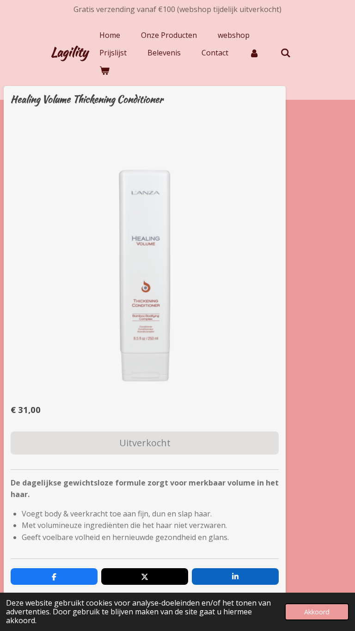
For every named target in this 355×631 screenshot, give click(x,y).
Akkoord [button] (317, 611)
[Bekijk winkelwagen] (104, 70)
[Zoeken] (285, 52)
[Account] (254, 52)
